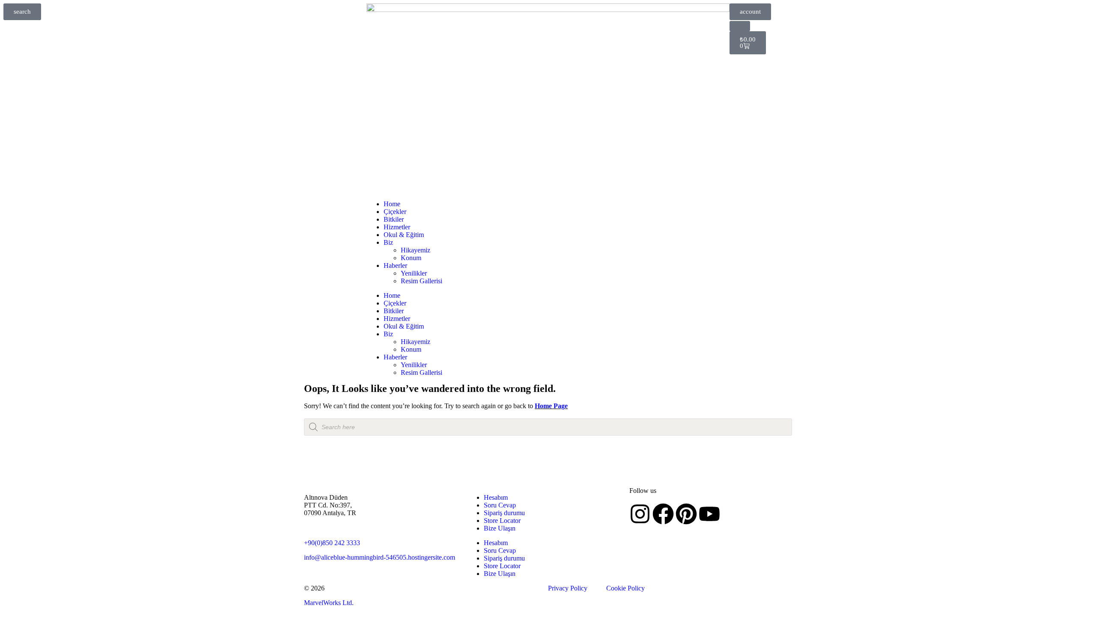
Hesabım (496, 497)
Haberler (395, 265)
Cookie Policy (625, 588)
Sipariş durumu (504, 512)
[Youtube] (709, 514)
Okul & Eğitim (404, 234)
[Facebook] (663, 514)
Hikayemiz (415, 250)
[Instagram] (640, 514)
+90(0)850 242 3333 (332, 542)
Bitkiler (394, 219)
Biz (388, 242)
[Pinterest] (686, 514)
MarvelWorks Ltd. (329, 602)
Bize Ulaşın (499, 528)
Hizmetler (397, 227)
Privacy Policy (567, 588)
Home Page (551, 405)
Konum (411, 257)
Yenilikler (414, 273)
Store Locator (502, 520)
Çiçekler (395, 211)
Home (392, 204)
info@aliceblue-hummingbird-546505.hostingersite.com (379, 557)
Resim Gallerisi (421, 281)
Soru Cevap (500, 505)
